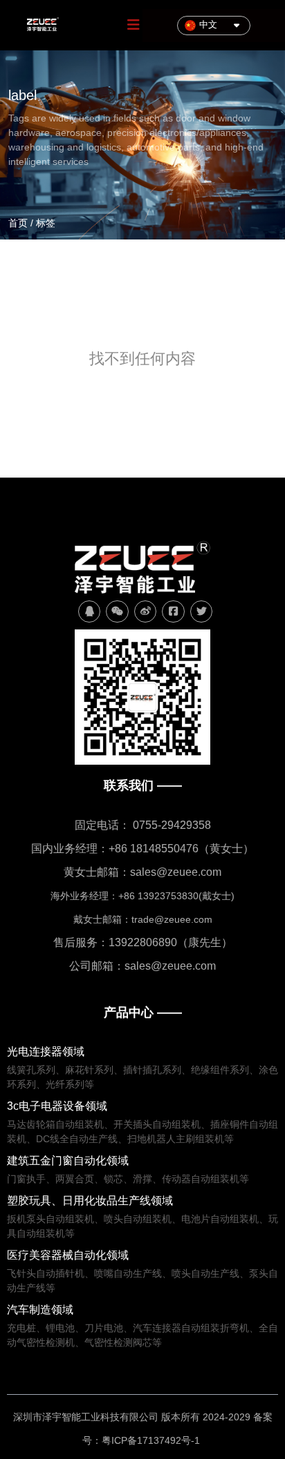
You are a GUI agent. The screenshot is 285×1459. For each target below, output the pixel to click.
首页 (19, 222)
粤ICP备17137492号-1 (152, 1440)
